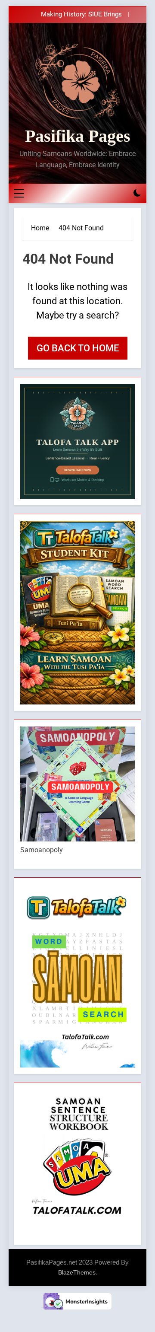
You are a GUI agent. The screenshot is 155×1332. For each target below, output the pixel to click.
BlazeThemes (77, 1272)
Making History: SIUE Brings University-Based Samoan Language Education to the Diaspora (70, 14)
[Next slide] (135, 14)
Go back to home (78, 348)
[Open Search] (122, 193)
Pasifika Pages (77, 136)
